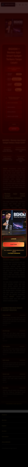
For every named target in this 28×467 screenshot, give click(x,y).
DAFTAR (13, 244)
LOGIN (13, 239)
